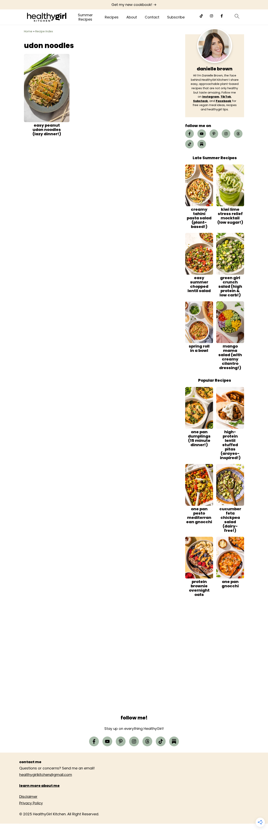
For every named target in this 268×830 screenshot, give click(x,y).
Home (28, 31)
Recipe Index (44, 31)
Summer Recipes (85, 17)
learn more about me (39, 785)
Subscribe (176, 17)
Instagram (210, 97)
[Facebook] (221, 16)
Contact (152, 17)
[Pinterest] (214, 133)
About (131, 17)
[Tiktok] (201, 16)
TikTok (226, 97)
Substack (200, 101)
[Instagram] (211, 16)
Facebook (223, 101)
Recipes (112, 17)
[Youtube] (201, 133)
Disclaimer (28, 796)
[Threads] (238, 133)
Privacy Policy (31, 803)
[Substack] (201, 144)
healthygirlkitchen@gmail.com (45, 774)
